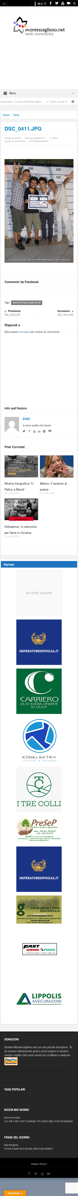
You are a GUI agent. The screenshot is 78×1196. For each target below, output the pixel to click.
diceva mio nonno (12, 1117)
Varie (16, 115)
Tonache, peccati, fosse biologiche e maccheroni (53, 102)
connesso (24, 332)
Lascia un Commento (15, 141)
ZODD (26, 419)
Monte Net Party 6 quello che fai (26, 302)
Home (6, 115)
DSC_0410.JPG (13, 313)
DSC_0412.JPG (65, 313)
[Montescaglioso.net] (39, 25)
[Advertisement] (39, 60)
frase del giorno (11, 1145)
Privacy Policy (39, 1164)
